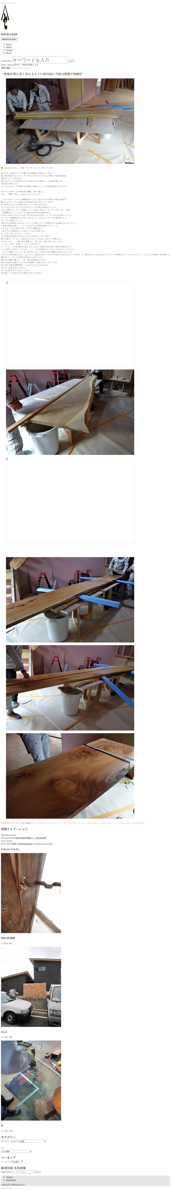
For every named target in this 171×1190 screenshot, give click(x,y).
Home (9, 44)
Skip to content (8, 2)
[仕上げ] (31, 1026)
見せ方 (90, 822)
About (9, 47)
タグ (2, 1148)
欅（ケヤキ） (114, 822)
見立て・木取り (100, 822)
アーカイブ (6, 1161)
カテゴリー (6, 1141)
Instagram (11, 1179)
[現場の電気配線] (31, 932)
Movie (9, 52)
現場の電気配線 (8, 937)
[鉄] (31, 1119)
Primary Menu (9, 39)
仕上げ (4, 1031)
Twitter (9, 1176)
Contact (9, 50)
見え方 (35, 822)
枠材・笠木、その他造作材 (132, 822)
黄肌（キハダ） (79, 822)
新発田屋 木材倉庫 (9, 34)
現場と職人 (6, 67)
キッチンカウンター (54, 822)
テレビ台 (68, 822)
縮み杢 (42, 822)
